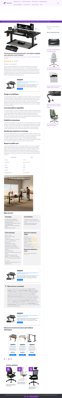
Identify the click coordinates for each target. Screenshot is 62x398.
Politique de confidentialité (34, 396)
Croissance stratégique (17, 4)
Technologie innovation (26, 1)
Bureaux (29, 56)
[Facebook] (4, 359)
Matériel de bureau (16, 1)
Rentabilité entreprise (43, 1)
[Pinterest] (8, 359)
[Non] (60, 395)
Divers (41, 4)
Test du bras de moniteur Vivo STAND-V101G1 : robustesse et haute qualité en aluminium (54, 106)
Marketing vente (35, 1)
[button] (57, 3)
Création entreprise (35, 4)
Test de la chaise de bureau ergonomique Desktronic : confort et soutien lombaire (21, 383)
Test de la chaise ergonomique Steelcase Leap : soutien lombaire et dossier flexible (11, 385)
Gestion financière (26, 4)
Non (27, 396)
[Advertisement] (31, 13)
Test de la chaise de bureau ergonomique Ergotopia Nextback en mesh (33, 388)
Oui (24, 396)
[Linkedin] (11, 359)
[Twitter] (6, 359)
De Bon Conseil (9, 3)
